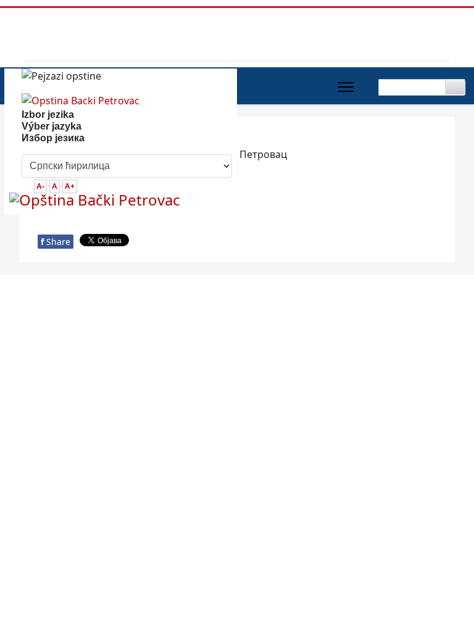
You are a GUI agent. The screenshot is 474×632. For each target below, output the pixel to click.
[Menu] (346, 87)
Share (55, 241)
